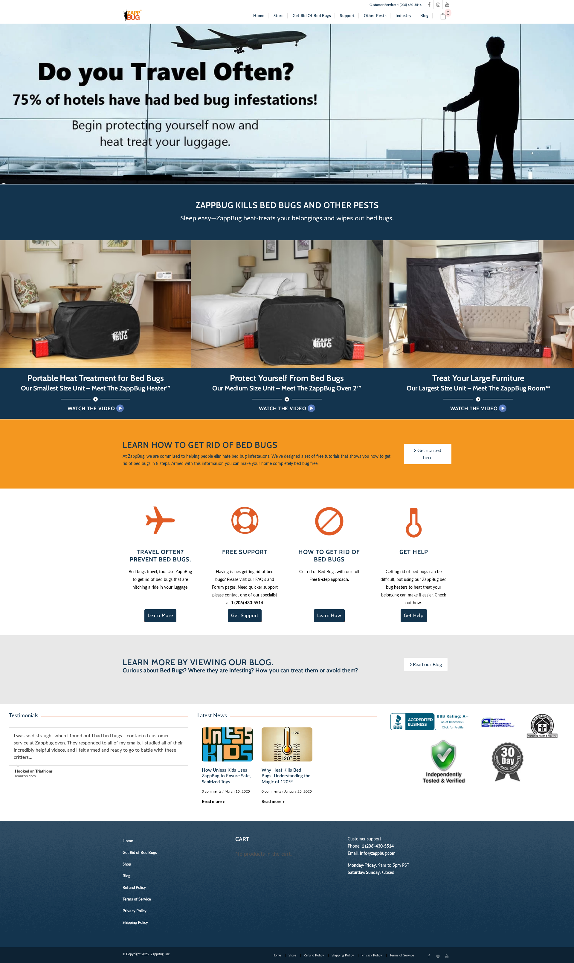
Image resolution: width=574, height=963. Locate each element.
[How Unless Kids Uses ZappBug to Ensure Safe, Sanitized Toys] (227, 744)
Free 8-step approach (328, 580)
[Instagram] (438, 4)
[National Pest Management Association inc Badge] (498, 721)
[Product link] (160, 520)
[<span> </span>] (147, 177)
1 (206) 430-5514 (247, 603)
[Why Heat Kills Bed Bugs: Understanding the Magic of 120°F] (287, 744)
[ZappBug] (132, 15)
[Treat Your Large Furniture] (478, 304)
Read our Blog (427, 664)
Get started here (428, 454)
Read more (213, 802)
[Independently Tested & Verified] (444, 761)
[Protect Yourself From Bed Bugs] (287, 304)
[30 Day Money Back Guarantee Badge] (507, 761)
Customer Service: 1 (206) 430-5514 (396, 5)
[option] (98, 753)
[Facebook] (429, 4)
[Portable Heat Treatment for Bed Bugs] (95, 304)
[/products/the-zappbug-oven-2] (287, 104)
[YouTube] (447, 4)
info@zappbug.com (378, 853)
